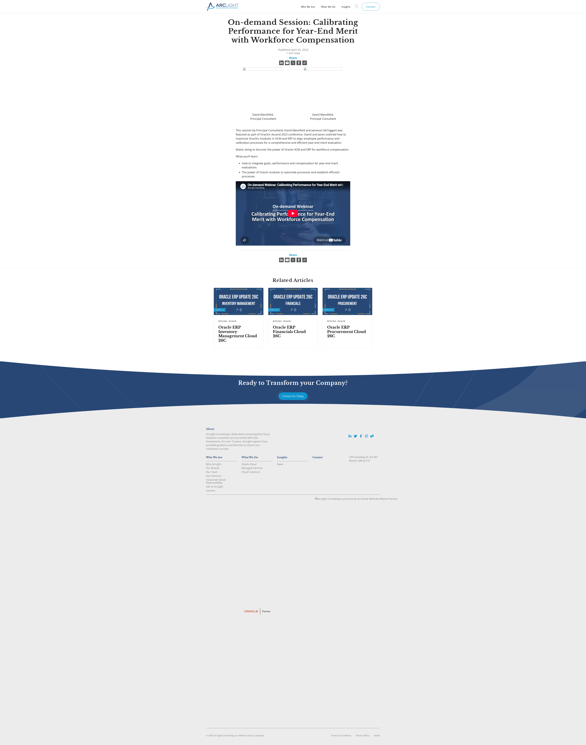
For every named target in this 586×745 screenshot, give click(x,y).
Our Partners (213, 476)
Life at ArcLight (214, 486)
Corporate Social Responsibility (216, 481)
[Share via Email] (287, 63)
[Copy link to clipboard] (304, 63)
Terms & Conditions (341, 735)
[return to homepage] (222, 6)
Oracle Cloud (249, 464)
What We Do (328, 6)
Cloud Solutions (251, 472)
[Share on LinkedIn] (281, 63)
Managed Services (252, 468)
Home (377, 735)
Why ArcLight (213, 464)
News (280, 464)
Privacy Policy (362, 735)
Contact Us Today (293, 396)
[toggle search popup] (356, 6)
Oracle (232, 321)
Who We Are (308, 6)
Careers (210, 490)
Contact (371, 6)
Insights (346, 6)
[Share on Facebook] (299, 63)
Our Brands (213, 468)
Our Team (212, 472)
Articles (222, 321)
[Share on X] (293, 63)
